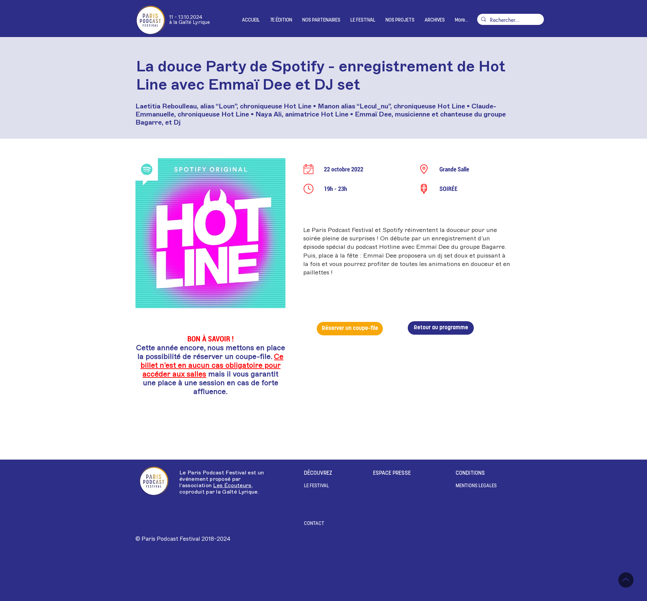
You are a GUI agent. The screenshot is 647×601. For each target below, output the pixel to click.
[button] (281, 20)
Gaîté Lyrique (239, 492)
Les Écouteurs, (232, 485)
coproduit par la (200, 492)
